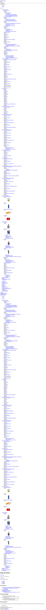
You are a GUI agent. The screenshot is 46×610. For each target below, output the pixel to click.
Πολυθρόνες (7, 169)
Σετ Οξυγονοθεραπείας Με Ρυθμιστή (11, 14)
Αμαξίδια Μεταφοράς (7, 352)
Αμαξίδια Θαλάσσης (7, 81)
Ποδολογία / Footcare (7, 553)
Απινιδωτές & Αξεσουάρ (7, 196)
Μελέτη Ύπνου (6, 443)
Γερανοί (5, 109)
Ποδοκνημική (6, 257)
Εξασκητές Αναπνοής (7, 32)
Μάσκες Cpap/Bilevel (7, 41)
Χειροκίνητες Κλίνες (7, 130)
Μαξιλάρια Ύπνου (6, 170)
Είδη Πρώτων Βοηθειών (5, 195)
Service (3, 283)
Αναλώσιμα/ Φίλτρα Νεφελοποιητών (11, 31)
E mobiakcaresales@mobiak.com (7, 590)
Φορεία (5, 493)
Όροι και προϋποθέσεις (5, 287)
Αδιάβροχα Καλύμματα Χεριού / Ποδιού (10, 127)
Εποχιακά (7, 275)
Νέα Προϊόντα (4, 279)
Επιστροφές (4, 289)
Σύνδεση (3, 298)
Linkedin (3, 582)
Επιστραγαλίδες (8, 259)
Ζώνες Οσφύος (8, 246)
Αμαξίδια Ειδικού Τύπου (7, 69)
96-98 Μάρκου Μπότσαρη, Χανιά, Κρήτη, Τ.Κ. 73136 (11, 592)
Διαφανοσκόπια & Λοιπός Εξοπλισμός (9, 481)
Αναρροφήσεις (6, 53)
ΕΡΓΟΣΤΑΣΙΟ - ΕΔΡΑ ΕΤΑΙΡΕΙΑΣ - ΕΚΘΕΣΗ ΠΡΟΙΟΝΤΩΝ (11, 587)
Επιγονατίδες (7, 254)
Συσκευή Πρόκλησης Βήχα (8, 50)
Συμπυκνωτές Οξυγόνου (7, 16)
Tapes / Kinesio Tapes (7, 183)
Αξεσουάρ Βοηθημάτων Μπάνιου (9, 122)
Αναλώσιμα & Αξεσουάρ (7, 155)
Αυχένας (5, 222)
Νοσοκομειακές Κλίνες (7, 135)
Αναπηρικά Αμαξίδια (5, 58)
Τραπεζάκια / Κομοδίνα (7, 142)
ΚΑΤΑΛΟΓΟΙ (4, 282)
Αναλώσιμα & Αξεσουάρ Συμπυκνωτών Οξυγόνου (13, 23)
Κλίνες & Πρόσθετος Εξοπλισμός (7, 129)
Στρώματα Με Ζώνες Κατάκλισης (9, 140)
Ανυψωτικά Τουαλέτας (7, 115)
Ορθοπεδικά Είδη (4, 221)
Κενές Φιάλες (8, 13)
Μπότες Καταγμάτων (9, 261)
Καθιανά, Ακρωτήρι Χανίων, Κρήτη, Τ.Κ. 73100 (11, 588)
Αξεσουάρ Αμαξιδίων (7, 83)
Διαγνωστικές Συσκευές (5, 149)
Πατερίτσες (5, 101)
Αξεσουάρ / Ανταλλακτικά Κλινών (11, 439)
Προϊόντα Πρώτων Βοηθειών (8, 209)
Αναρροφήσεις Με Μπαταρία (10, 57)
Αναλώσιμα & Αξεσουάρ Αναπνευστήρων (12, 340)
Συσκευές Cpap (6, 34)
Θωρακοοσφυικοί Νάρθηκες (10, 537)
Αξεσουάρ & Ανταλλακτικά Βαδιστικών (9, 394)
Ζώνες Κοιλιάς (8, 245)
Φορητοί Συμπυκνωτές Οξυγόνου (10, 310)
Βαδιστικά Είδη (4, 88)
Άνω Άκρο (5, 228)
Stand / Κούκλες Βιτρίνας (7, 270)
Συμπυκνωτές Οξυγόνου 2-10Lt (10, 19)
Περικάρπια (7, 237)
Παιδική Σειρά (6, 76)
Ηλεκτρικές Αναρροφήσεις (9, 56)
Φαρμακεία (5, 215)
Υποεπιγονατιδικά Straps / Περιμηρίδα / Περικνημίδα (13, 256)
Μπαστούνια (6, 96)
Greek (3, 6)
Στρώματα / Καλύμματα (7, 137)
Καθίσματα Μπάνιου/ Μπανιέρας (8, 410)
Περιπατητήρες (6, 94)
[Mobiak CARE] (2, 0)
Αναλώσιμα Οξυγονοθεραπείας (10, 314)
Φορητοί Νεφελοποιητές (9, 29)
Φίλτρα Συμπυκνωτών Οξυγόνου (10, 25)
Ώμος (6, 525)
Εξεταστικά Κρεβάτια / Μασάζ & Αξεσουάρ (10, 186)
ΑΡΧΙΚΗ (3, 281)
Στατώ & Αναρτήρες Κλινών (10, 147)
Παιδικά (5, 265)
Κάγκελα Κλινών (8, 148)
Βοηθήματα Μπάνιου (7, 415)
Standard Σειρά (8, 276)
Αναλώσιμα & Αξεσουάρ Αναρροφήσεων (12, 348)
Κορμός (5, 529)
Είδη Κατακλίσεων (5, 448)
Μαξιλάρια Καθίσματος (7, 161)
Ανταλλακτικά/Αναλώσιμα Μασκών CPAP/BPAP (13, 336)
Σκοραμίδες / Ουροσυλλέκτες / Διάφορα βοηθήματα (11, 175)
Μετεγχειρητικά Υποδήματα (10, 260)
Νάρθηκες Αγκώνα (8, 235)
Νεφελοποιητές (6, 26)
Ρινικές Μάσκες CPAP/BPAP (10, 335)
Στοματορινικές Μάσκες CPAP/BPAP (11, 44)
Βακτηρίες (5, 389)
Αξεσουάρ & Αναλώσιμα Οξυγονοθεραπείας (10, 311)
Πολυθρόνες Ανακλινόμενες (8, 166)
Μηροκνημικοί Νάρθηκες (9, 255)
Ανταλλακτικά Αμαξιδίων (7, 86)
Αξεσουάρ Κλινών (6, 435)
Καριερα (3, 285)
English (3, 5)
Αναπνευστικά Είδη (5, 9)
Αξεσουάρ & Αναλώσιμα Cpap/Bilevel (9, 39)
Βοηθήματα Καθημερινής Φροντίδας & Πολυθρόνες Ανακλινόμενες (12, 456)
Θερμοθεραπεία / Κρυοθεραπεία (8, 181)
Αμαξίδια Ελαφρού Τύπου (8, 364)
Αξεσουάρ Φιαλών (8, 12)
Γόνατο (5, 248)
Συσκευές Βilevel (6, 327)
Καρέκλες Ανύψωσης (7, 107)
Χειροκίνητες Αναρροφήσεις (10, 55)
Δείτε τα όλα (4, 605)
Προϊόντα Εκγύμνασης (7, 469)
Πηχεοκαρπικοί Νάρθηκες (9, 238)
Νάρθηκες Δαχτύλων (9, 236)
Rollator (5, 89)
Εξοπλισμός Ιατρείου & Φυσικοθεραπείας (8, 468)
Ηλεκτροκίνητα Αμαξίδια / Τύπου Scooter (10, 369)
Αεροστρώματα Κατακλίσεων (8, 158)
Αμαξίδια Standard (6, 64)
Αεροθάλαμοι (8, 30)
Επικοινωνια (4, 284)
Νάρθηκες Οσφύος (8, 247)
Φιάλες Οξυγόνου (6, 10)
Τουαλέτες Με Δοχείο (7, 117)
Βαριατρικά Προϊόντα (5, 277)
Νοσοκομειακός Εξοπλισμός (6, 569)
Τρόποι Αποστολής (5, 290)
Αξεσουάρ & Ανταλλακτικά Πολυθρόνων (12, 460)
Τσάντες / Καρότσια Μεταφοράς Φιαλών (11, 306)
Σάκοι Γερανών (6, 402)
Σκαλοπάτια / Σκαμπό (7, 188)
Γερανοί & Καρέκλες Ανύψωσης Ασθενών (8, 106)
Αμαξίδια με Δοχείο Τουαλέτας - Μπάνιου (10, 59)
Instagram (3, 583)
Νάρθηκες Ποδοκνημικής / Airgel (10, 552)
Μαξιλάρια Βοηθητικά (7, 173)
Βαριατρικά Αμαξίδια (7, 66)
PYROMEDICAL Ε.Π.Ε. (6, 591)
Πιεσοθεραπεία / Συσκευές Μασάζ (9, 193)
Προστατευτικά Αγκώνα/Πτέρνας (8, 163)
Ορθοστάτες (5, 71)
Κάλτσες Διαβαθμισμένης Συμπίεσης (9, 267)
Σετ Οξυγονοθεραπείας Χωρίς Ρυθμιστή (11, 15)
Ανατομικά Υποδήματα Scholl (8, 272)
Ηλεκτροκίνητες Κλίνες (7, 423)
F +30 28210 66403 (5, 589)
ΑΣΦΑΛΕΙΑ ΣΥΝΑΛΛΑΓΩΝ (6, 288)
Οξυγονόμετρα (8, 315)
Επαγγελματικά (8, 565)
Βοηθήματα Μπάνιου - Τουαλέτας (7, 114)
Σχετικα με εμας (4, 286)
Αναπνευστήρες (6, 46)
